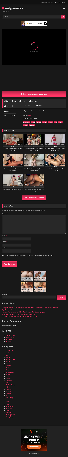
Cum (7, 370)
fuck (45, 122)
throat (32, 125)
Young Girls (9, 417)
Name (4, 235)
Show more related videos (34, 198)
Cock (7, 368)
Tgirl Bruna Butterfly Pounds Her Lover (14, 310)
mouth (26, 125)
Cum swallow (10, 372)
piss (7, 400)
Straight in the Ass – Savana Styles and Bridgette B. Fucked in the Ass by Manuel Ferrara (30, 307)
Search (4, 294)
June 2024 (9, 341)
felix (29, 115)
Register (63, 2)
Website (4, 248)
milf (61, 122)
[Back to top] (62, 451)
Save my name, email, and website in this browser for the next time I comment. (28, 255)
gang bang (9, 380)
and (34, 122)
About (28, 105)
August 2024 (10, 337)
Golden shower (10, 385)
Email (4, 242)
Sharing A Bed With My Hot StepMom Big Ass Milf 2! (18, 314)
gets (51, 122)
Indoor (8, 387)
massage (8, 393)
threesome (9, 412)
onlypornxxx (14, 8)
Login (56, 2)
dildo (7, 376)
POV (7, 402)
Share (40, 105)
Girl (7, 383)
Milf (7, 395)
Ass (7, 355)
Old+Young (9, 397)
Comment (5, 214)
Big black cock (10, 359)
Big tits (8, 361)
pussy (7, 404)
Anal (7, 353)
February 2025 (10, 335)
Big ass (8, 357)
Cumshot (27, 122)
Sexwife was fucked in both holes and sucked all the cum (20, 316)
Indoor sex (9, 389)
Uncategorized (10, 415)
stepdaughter (10, 406)
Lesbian (8, 391)
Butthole (8, 365)
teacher (8, 410)
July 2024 (9, 339)
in (56, 122)
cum (39, 122)
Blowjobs (9, 363)
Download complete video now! (35, 94)
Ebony (8, 378)
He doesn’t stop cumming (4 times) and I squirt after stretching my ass (23, 312)
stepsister (9, 408)
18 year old (9, 351)
